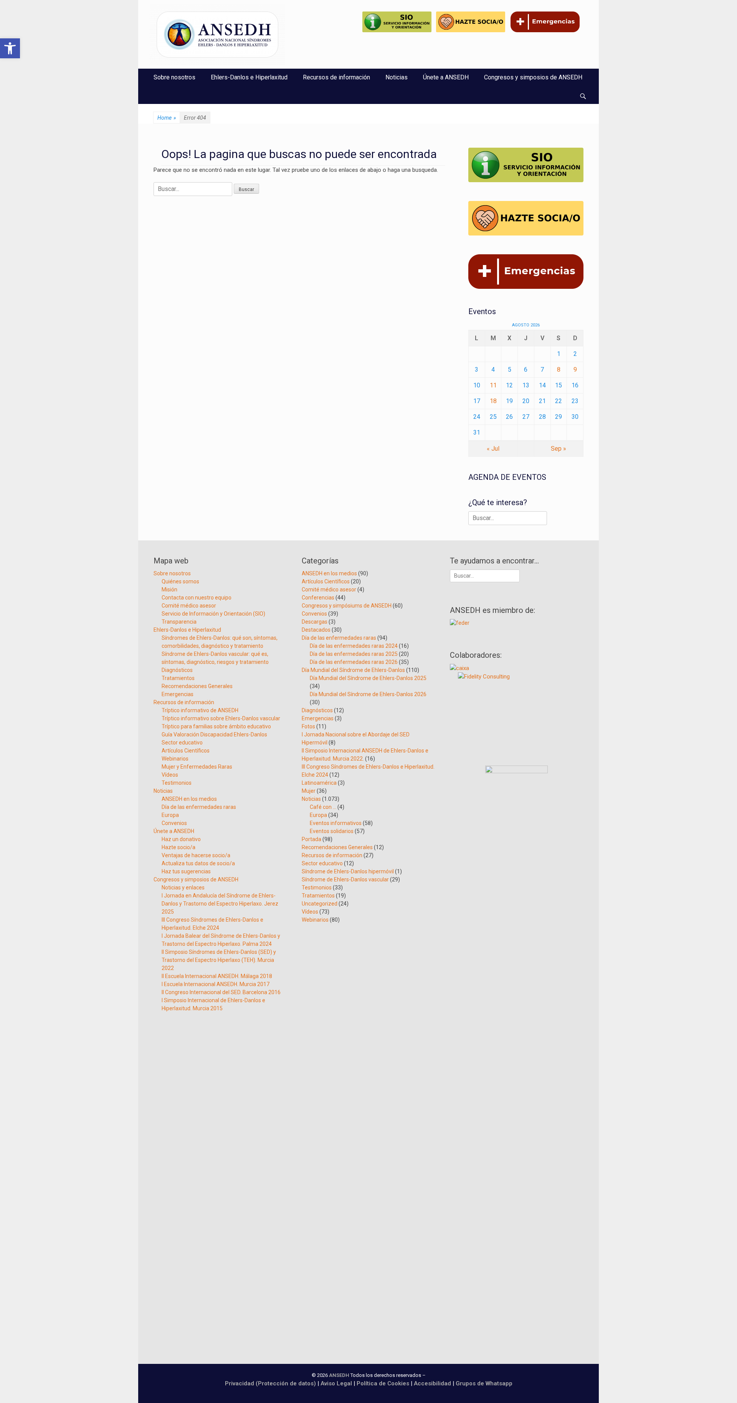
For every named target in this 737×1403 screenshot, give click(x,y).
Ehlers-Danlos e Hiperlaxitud (249, 77)
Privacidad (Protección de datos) (270, 1383)
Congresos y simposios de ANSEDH (533, 77)
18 (493, 401)
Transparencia (179, 622)
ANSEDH (339, 1375)
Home (166, 118)
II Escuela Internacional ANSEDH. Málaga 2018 (217, 976)
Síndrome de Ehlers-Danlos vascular (345, 879)
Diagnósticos (177, 670)
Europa (170, 815)
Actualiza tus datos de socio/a (198, 863)
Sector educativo (182, 742)
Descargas (314, 622)
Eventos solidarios (332, 831)
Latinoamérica (319, 783)
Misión (169, 589)
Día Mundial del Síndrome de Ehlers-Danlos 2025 (368, 678)
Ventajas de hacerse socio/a (196, 855)
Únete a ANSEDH (446, 77)
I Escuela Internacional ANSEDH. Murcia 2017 (215, 984)
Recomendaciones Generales (197, 686)
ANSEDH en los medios (189, 799)
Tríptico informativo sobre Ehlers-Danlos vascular (221, 718)
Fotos (308, 726)
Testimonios (177, 783)
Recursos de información (336, 77)
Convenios (174, 823)
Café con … (323, 807)
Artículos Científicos (186, 751)
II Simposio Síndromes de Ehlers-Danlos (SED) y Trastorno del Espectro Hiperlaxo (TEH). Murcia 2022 (219, 960)
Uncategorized (319, 904)
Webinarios (175, 759)
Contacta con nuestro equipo (196, 597)
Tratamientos (178, 678)
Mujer (309, 791)
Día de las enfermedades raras (199, 807)
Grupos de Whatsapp (484, 1383)
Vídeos (170, 775)
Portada (311, 839)
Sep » (558, 448)
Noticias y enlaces (183, 887)
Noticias (396, 77)
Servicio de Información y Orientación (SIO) (213, 614)
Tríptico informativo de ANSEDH (200, 710)
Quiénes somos (180, 581)
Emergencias (177, 694)
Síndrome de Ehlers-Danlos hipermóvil (348, 871)
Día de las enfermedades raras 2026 (354, 662)
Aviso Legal (336, 1383)
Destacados (316, 630)
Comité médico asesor (189, 606)
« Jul (493, 448)
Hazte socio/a (178, 847)
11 (493, 385)
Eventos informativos (336, 823)
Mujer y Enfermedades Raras (197, 767)
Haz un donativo (181, 839)
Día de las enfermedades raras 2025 (354, 654)
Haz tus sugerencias (186, 871)
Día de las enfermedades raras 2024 (354, 646)
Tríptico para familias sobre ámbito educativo (216, 726)
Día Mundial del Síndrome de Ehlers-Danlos (353, 670)
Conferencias (318, 597)
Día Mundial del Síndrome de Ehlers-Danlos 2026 (368, 694)
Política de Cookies (383, 1383)
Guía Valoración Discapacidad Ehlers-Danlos (214, 734)
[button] (10, 48)
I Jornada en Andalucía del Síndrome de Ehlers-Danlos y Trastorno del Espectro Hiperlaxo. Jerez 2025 (220, 904)
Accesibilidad (433, 1383)
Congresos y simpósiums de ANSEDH (347, 606)
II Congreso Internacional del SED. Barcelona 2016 (221, 992)
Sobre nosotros (174, 77)
